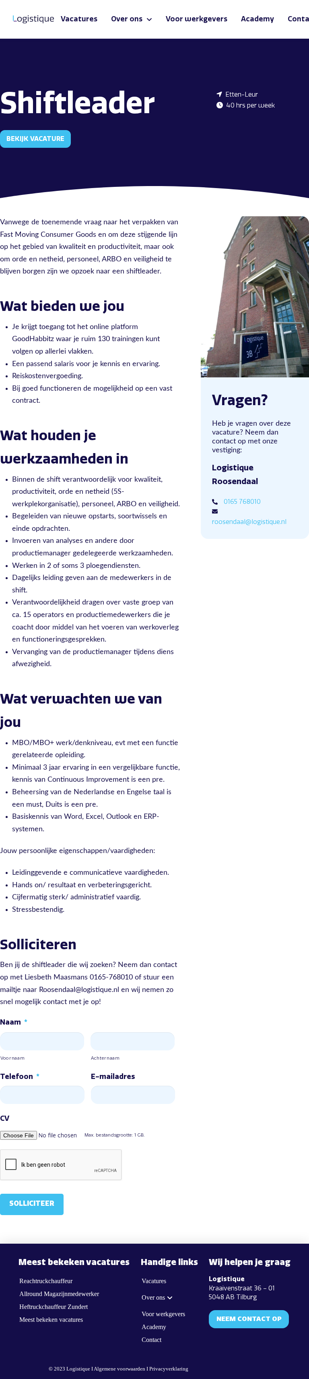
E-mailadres (113, 1076)
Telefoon (19, 1076)
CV (4, 1118)
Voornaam (12, 1058)
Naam (13, 1022)
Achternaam (105, 1058)
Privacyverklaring (168, 1369)
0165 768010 (242, 501)
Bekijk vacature (35, 139)
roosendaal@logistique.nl (249, 522)
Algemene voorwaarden (119, 1369)
